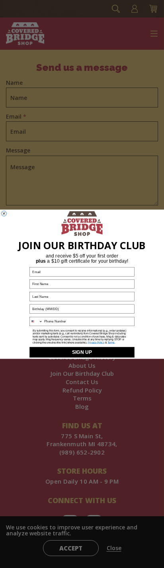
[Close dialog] (3, 213)
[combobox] (36, 321)
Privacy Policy (96, 342)
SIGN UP (82, 352)
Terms (111, 342)
